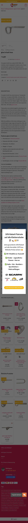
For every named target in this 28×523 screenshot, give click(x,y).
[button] (24, 495)
